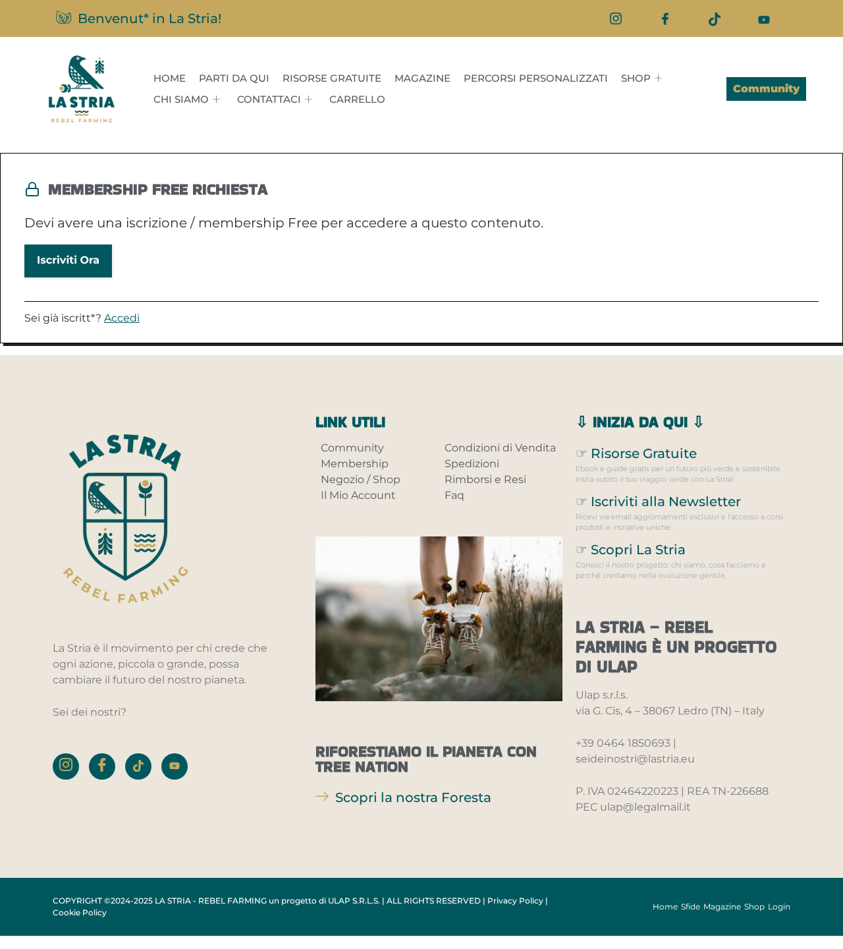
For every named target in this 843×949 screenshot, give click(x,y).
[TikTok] (714, 18)
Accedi (122, 318)
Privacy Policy (515, 901)
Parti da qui (234, 78)
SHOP (636, 78)
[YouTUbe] (764, 18)
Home (169, 78)
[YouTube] (174, 766)
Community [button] (766, 88)
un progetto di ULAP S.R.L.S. (324, 901)
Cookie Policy (80, 912)
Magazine (422, 78)
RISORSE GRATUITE (332, 78)
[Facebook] (665, 18)
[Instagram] (616, 18)
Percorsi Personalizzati (536, 78)
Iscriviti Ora (68, 260)
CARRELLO (357, 99)
